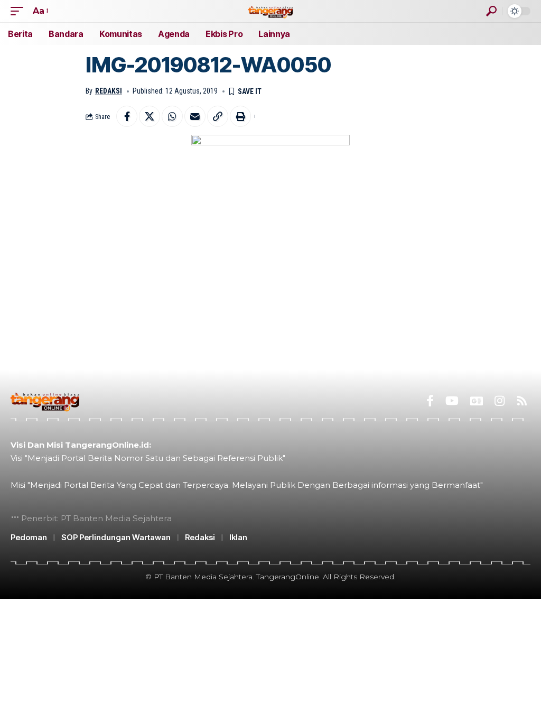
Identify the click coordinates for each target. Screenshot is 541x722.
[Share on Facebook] (126, 116)
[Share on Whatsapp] (172, 116)
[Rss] (522, 401)
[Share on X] (149, 116)
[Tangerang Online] (270, 11)
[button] (20, 11)
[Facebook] (430, 401)
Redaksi (108, 91)
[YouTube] (452, 401)
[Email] (195, 116)
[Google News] (477, 401)
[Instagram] (499, 401)
